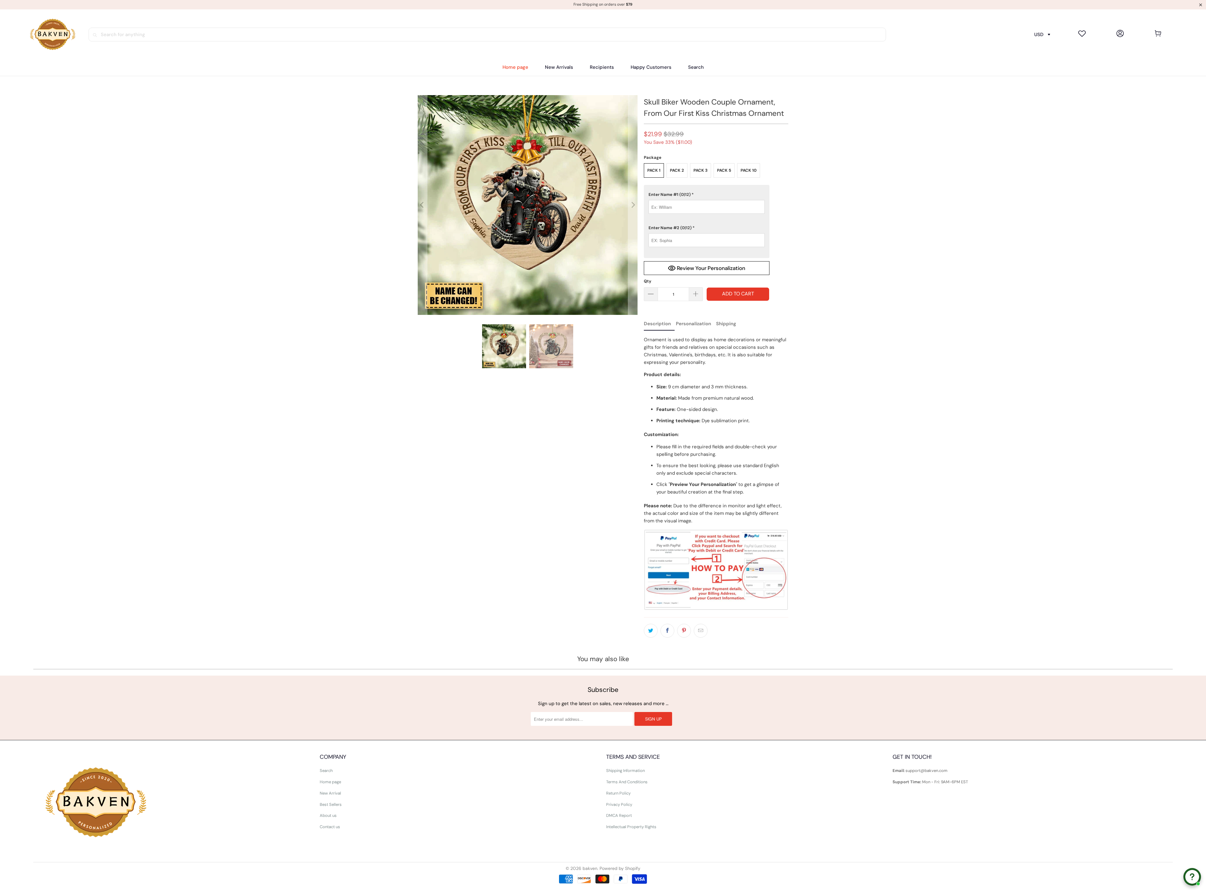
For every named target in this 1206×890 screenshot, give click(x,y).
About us (328, 815)
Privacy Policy (619, 804)
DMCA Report (619, 815)
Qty (647, 281)
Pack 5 (724, 170)
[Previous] (422, 205)
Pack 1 (653, 170)
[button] (602, 67)
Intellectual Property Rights (631, 826)
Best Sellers (331, 804)
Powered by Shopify (620, 868)
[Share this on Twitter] (651, 631)
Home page (330, 782)
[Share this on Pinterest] (684, 631)
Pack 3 (700, 170)
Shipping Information (625, 770)
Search (326, 770)
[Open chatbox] (1192, 877)
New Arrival (330, 793)
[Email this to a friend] (701, 631)
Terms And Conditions (627, 782)
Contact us (330, 826)
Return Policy (618, 793)
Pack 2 (677, 170)
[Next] (633, 205)
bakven (590, 868)
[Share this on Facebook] (667, 631)
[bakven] (52, 34)
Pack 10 (749, 170)
